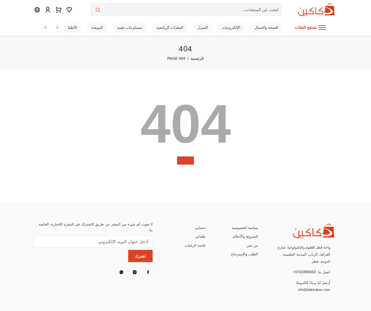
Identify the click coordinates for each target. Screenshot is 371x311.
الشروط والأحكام (245, 236)
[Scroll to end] (57, 27)
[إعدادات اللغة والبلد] (37, 9)
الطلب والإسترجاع (244, 254)
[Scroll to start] (45, 27)
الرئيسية (197, 58)
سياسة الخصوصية (245, 228)
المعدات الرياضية (169, 27)
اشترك (140, 256)
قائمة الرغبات (195, 245)
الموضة (97, 27)
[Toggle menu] (322, 27)
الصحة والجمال (266, 27)
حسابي (200, 228)
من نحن (252, 245)
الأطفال (71, 27)
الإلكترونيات (231, 27)
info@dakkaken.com (314, 290)
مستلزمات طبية (129, 27)
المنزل (202, 27)
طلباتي (200, 236)
